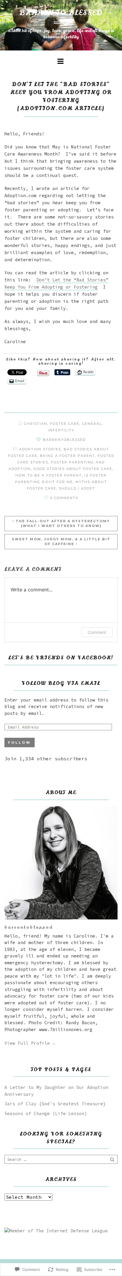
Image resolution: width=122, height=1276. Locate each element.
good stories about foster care (72, 469)
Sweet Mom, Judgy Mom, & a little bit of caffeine (61, 541)
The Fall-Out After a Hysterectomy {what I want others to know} (63, 523)
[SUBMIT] (113, 1159)
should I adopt (77, 488)
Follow (19, 742)
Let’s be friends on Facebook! (61, 657)
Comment (97, 632)
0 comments (64, 498)
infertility (61, 430)
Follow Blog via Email (61, 683)
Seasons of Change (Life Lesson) (45, 1113)
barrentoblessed (64, 440)
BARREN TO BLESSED (61, 13)
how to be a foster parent (48, 475)
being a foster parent (67, 456)
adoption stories (40, 449)
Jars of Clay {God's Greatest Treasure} (55, 1103)
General (92, 424)
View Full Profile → (29, 1043)
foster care (64, 424)
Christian (35, 424)
